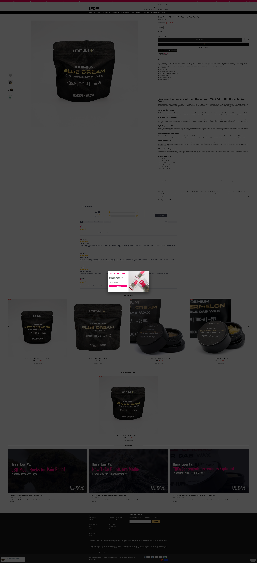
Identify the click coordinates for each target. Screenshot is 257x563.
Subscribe (118, 286)
